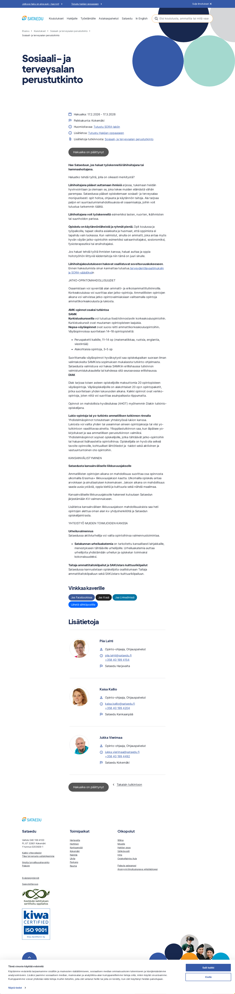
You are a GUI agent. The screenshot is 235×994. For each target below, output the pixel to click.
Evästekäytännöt (30, 878)
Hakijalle (72, 18)
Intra (120, 854)
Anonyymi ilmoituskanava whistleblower (138, 869)
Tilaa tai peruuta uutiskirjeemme (38, 856)
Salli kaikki (208, 967)
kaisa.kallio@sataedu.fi (120, 703)
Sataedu (127, 18)
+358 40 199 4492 (117, 756)
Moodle (121, 843)
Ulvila (72, 858)
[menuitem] (56, 18)
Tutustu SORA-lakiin (107, 126)
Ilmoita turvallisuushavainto (35, 862)
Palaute (26, 865)
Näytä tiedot (15, 987)
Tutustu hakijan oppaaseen (85, 4)
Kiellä (208, 977)
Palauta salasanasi (127, 865)
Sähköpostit (124, 851)
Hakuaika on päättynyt (88, 152)
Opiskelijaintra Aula (127, 858)
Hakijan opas (124, 847)
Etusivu (25, 31)
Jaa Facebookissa (81, 597)
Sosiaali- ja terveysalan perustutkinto (69, 31)
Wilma (121, 840)
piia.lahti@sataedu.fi (118, 655)
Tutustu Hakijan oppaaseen (106, 133)
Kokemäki (75, 851)
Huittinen (74, 843)
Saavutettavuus (30, 884)
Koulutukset (56, 18)
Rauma (73, 865)
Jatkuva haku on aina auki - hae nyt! (40, 4)
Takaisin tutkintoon (129, 784)
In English (142, 18)
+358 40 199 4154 (117, 659)
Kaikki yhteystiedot (32, 852)
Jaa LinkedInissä (124, 597)
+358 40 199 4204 (117, 708)
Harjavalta (75, 840)
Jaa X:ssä (103, 597)
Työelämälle (88, 18)
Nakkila (74, 854)
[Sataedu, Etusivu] (32, 19)
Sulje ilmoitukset (200, 4)
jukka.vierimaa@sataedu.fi (122, 752)
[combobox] (182, 19)
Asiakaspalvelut (108, 18)
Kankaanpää (76, 847)
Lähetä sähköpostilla (83, 604)
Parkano (74, 862)
